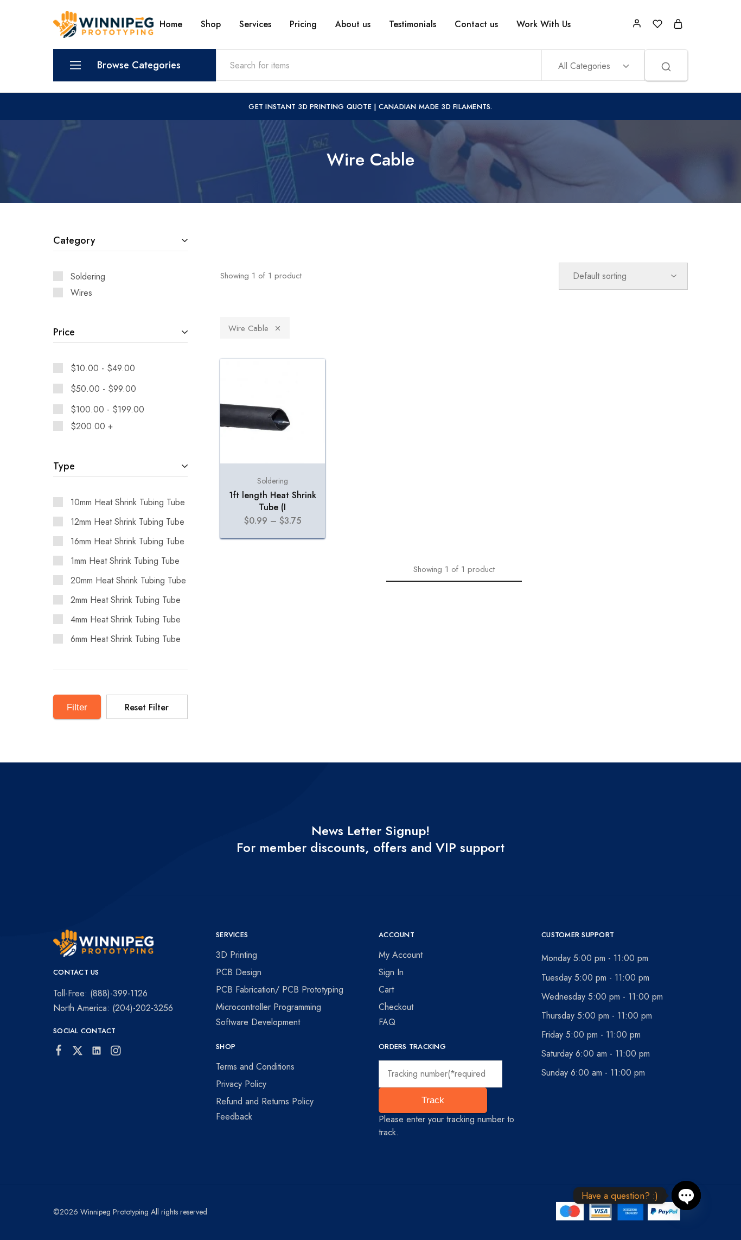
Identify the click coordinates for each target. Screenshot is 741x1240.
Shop (211, 24)
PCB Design (238, 972)
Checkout (396, 1007)
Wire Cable (248, 328)
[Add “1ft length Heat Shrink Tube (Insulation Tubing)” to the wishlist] (307, 380)
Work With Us (543, 24)
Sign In (391, 972)
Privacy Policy (241, 1084)
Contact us (476, 24)
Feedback (234, 1116)
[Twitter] (77, 1053)
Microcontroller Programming (268, 1007)
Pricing (303, 24)
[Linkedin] (96, 1053)
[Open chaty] (686, 1195)
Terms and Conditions (255, 1066)
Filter (77, 707)
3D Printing (236, 955)
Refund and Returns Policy (265, 1101)
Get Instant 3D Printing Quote (310, 106)
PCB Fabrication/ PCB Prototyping (279, 989)
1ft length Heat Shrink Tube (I (272, 501)
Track (432, 1100)
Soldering (272, 480)
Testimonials (412, 24)
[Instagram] (115, 1053)
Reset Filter (147, 707)
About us (352, 24)
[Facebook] (58, 1052)
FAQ (387, 1022)
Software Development (258, 1022)
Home (170, 24)
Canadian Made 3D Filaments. (436, 106)
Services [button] (255, 24)
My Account (401, 955)
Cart (386, 989)
